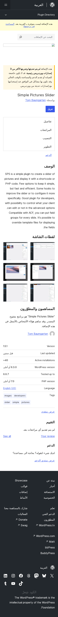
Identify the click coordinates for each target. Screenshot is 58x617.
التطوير (47, 146)
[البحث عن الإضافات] (20, 37)
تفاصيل (47, 121)
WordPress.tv (45, 525)
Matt (50, 541)
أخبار (52, 486)
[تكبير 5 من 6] (50, 288)
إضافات (23, 492)
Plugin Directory (46, 14)
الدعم (48, 155)
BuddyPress (47, 553)
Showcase (21, 480)
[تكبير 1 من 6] (50, 246)
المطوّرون (49, 519)
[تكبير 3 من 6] (50, 267)
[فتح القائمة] (5, 5)
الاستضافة (49, 492)
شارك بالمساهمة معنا (15, 508)
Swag (22, 525)
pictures (25, 402)
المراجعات (45, 130)
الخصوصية (49, 497)
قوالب (24, 486)
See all (7, 436)
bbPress (50, 547)
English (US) (9, 388)
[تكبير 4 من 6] (23, 267)
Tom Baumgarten (35, 100)
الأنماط (23, 497)
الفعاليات (22, 514)
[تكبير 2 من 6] (23, 246)
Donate (21, 519)
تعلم (52, 508)
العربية (43, 567)
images (8, 395)
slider (7, 402)
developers (19, 395)
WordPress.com (44, 536)
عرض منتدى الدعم (44, 460)
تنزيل (50, 109)
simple (16, 402)
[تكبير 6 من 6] (23, 288)
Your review (48, 436)
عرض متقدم (48, 411)
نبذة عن (50, 480)
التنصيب (47, 138)
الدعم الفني (48, 514)
